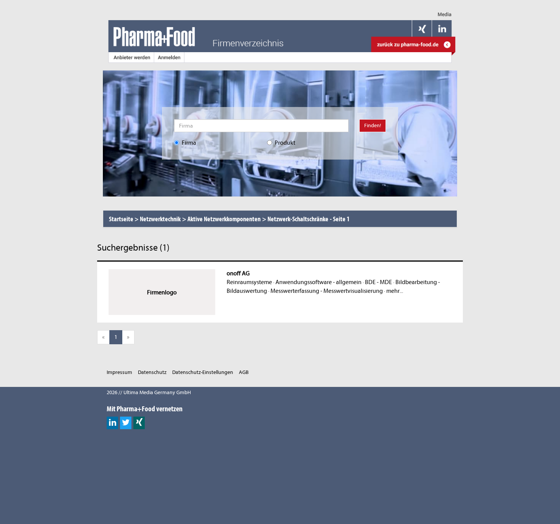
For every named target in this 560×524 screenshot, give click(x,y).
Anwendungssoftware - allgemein (318, 282)
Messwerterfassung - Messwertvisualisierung (326, 291)
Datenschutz (152, 372)
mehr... (394, 291)
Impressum (119, 372)
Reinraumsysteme (249, 282)
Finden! (372, 125)
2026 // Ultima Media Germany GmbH (149, 392)
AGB (244, 372)
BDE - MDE (378, 282)
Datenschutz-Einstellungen (202, 372)
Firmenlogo (162, 292)
